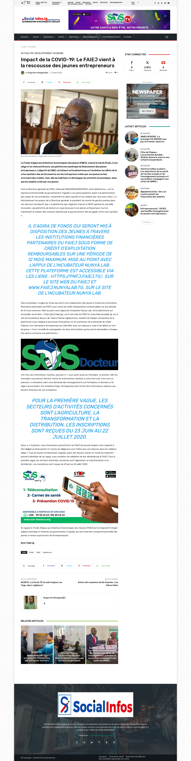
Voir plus (146, 222)
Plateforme (47, 552)
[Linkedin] (92, 742)
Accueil (23, 47)
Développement (43, 53)
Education (145, 188)
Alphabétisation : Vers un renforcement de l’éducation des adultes (153, 194)
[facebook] (44, 603)
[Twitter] (161, 3)
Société (144, 205)
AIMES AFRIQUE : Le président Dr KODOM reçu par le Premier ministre (37, 658)
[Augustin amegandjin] (23, 73)
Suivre (147, 61)
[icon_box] (135, 3)
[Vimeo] (165, 3)
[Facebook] (155, 3)
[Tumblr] (106, 742)
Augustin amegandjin (38, 73)
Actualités (32, 47)
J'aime (131, 61)
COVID (31, 552)
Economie (58, 53)
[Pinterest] (99, 742)
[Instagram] (158, 3)
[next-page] (27, 668)
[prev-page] (22, 668)
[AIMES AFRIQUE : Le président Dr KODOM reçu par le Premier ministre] (37, 645)
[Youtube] (168, 3)
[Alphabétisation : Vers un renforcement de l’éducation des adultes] (131, 193)
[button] (167, 37)
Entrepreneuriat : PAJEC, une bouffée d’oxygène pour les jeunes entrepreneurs (155, 211)
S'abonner (163, 61)
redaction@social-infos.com (101, 735)
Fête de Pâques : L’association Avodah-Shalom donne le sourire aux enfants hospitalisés (69, 657)
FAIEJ (38, 552)
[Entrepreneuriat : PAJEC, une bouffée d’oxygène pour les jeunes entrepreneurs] (131, 210)
